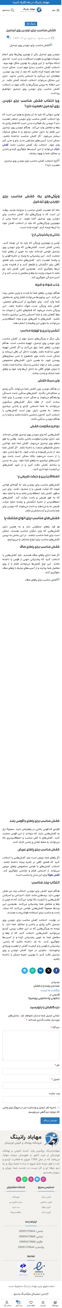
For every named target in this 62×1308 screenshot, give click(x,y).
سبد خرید (16, 1207)
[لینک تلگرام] (24, 970)
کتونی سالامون (46, 1202)
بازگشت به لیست (50, 990)
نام (57, 1065)
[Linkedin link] (40, 970)
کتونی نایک (46, 1212)
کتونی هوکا (46, 1207)
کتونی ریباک (46, 1197)
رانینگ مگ (31, 23)
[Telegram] (37, 1179)
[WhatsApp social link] (32, 970)
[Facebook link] (56, 970)
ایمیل (55, 1079)
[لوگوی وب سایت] (31, 10)
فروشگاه (15, 1197)
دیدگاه (55, 1027)
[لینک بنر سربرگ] (31, 2)
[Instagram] (43, 1179)
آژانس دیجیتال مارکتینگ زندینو (31, 1294)
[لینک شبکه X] (48, 970)
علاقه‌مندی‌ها (16, 1212)
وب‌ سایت (54, 1093)
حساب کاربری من (16, 1202)
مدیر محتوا (44, 38)
